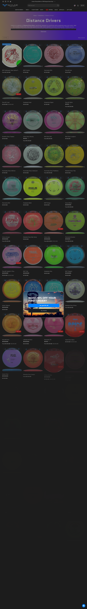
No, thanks (44, 310)
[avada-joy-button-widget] (83, 605)
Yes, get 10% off (43, 305)
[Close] (62, 293)
